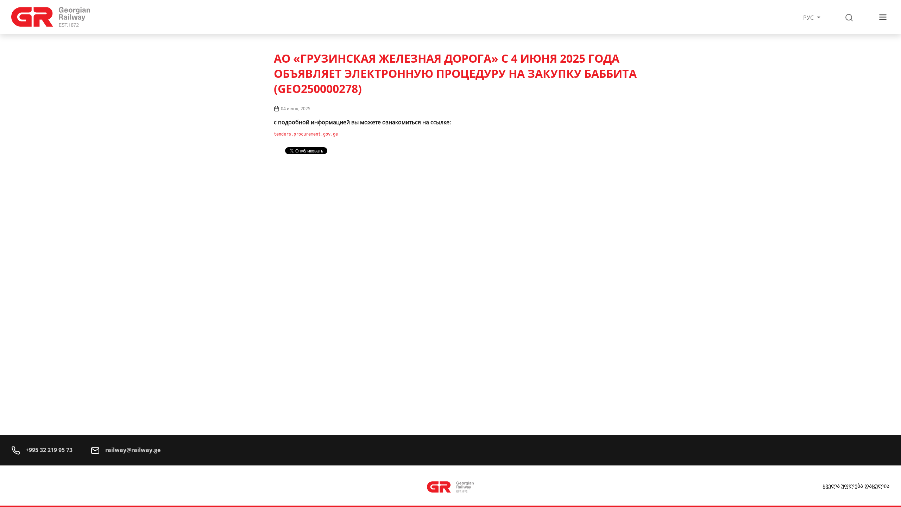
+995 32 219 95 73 (48, 450)
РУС (809, 17)
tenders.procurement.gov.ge (306, 134)
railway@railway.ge (132, 450)
